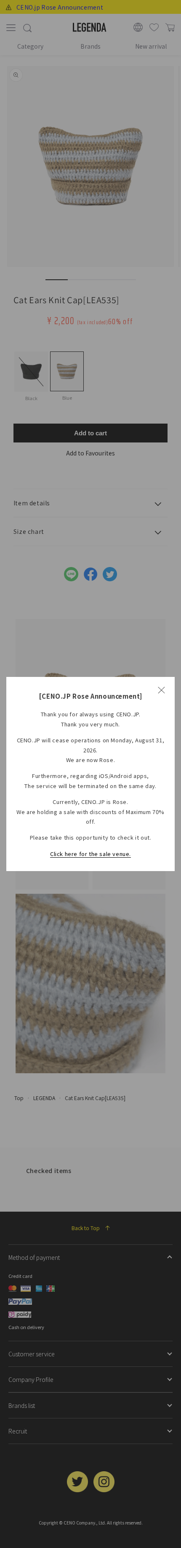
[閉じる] (161, 690)
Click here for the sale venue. (90, 854)
